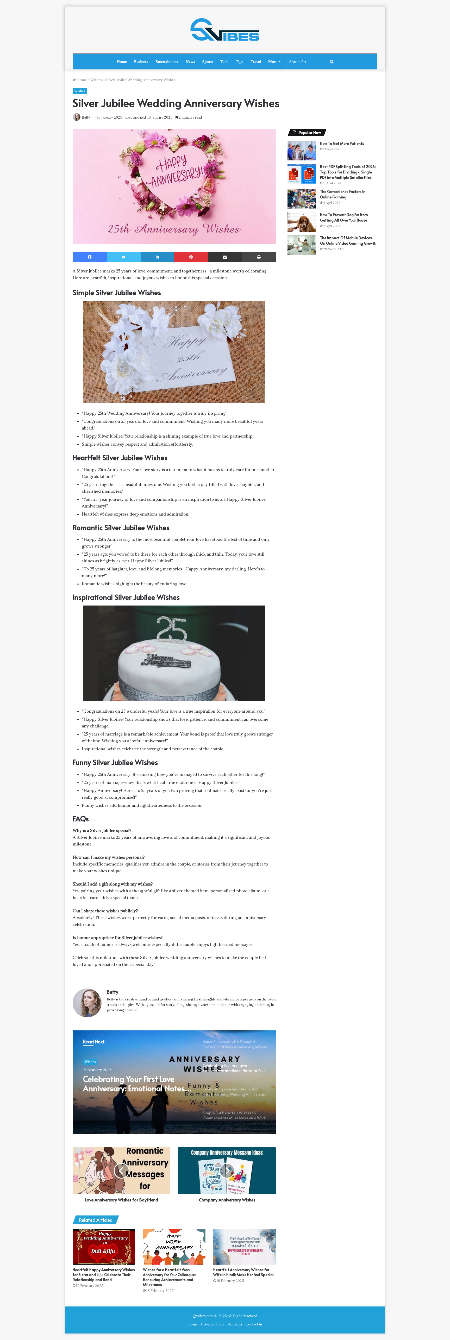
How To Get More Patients (342, 143)
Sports (207, 61)
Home (122, 61)
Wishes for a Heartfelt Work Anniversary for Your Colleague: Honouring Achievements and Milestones (169, 1277)
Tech (224, 61)
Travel (256, 61)
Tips (239, 61)
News (190, 61)
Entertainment (166, 61)
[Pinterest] (191, 257)
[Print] (259, 257)
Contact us (254, 1324)
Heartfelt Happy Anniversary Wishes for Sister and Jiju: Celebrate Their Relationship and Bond (104, 1274)
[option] (174, 1082)
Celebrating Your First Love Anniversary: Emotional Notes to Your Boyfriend (134, 1083)
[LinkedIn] (157, 257)
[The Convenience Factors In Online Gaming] (302, 199)
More (272, 61)
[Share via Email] (225, 257)
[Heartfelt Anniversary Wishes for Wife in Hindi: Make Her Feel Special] (244, 1246)
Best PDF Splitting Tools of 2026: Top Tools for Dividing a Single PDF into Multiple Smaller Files (348, 172)
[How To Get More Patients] (302, 150)
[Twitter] (124, 257)
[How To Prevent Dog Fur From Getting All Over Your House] (302, 222)
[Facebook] (90, 257)
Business (141, 61)
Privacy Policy (212, 1324)
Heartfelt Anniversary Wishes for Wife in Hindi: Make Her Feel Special (243, 1272)
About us (235, 1324)
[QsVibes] (225, 30)
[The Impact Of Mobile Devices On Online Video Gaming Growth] (302, 245)
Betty (86, 117)
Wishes (96, 79)
